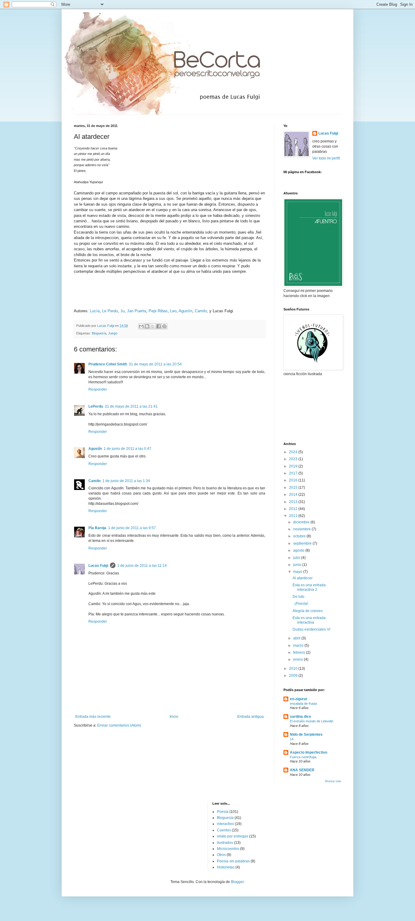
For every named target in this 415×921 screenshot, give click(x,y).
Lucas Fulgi (98, 565)
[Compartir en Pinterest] (164, 326)
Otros (221, 855)
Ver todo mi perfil (326, 158)
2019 (293, 466)
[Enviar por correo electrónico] (141, 326)
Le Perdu (110, 311)
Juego (112, 333)
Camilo (201, 311)
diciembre (301, 522)
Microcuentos (228, 849)
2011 (293, 516)
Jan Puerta (136, 311)
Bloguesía (99, 333)
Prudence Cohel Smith (107, 364)
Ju (122, 311)
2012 (293, 509)
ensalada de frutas (303, 703)
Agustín (185, 311)
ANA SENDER (302, 770)
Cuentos (224, 830)
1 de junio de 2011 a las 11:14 (142, 565)
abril (297, 638)
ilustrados (225, 843)
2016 (293, 480)
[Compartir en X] (153, 326)
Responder (97, 389)
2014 (293, 494)
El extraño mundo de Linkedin (311, 721)
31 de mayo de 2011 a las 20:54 (155, 364)
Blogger (237, 882)
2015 (293, 487)
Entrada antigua (250, 716)
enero (298, 659)
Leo (173, 311)
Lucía (95, 311)
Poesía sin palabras (233, 861)
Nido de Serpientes (306, 734)
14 (291, 739)
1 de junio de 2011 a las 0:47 (127, 449)
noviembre (302, 529)
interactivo (225, 824)
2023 (293, 459)
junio (297, 565)
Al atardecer (303, 578)
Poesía (222, 812)
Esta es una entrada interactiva (309, 620)
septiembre (303, 543)
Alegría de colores (308, 611)
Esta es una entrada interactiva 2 (309, 587)
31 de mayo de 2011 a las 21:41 (131, 406)
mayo (298, 572)
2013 (293, 502)
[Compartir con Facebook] (159, 326)
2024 (293, 452)
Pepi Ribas (158, 311)
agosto (299, 550)
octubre (300, 536)
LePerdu (95, 406)
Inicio (174, 716)
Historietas (226, 867)
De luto (298, 596)
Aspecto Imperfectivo (308, 752)
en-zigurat (298, 699)
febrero (299, 652)
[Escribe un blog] (147, 326)
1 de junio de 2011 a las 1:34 (126, 481)
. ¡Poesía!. (301, 603)
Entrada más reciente (93, 716)
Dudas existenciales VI (311, 629)
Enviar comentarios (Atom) (119, 725)
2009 (293, 675)
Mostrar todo (333, 781)
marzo (298, 645)
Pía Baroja (97, 528)
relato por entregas (232, 836)
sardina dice (300, 716)
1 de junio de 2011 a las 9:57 (132, 528)
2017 (293, 473)
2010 (293, 668)
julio (297, 558)
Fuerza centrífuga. (303, 757)
